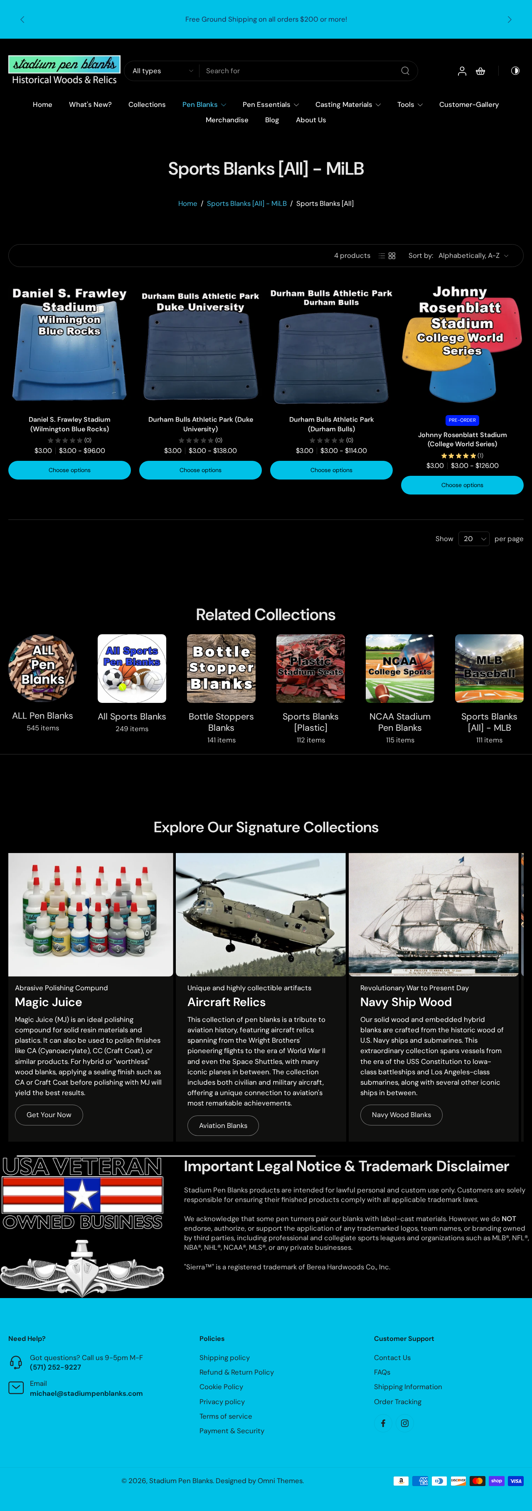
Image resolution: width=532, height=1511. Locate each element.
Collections (147, 104)
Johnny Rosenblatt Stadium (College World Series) (462, 439)
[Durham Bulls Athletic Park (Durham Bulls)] (331, 345)
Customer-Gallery (469, 104)
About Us (311, 119)
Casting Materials (343, 104)
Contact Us (392, 1357)
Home (42, 104)
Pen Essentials (267, 104)
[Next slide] (509, 19)
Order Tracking (397, 1401)
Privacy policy (222, 1401)
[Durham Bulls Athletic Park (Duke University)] (200, 345)
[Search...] (405, 71)
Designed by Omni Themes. (260, 1480)
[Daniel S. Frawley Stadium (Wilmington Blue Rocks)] (69, 345)
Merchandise (227, 119)
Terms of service (226, 1416)
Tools (405, 104)
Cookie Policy (221, 1387)
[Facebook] (383, 1423)
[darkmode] (509, 71)
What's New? (90, 104)
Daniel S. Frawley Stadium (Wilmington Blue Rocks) (70, 424)
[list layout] (382, 256)
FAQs (382, 1372)
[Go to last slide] (22, 19)
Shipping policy (225, 1357)
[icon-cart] (480, 71)
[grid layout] (392, 256)
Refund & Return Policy (237, 1372)
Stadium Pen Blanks (181, 1480)
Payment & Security (232, 1430)
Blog (272, 119)
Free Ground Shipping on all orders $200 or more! (266, 19)
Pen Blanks (200, 104)
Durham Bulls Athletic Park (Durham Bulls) (331, 424)
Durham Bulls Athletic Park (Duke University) (200, 424)
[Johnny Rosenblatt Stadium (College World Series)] (462, 345)
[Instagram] (405, 1423)
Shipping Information (408, 1387)
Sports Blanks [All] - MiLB (247, 203)
